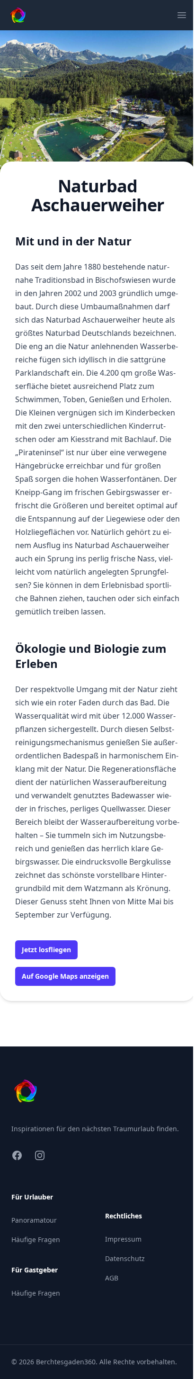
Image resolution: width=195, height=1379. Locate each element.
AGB (111, 1277)
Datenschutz (125, 1258)
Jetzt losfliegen (46, 949)
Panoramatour (34, 1220)
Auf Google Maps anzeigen (65, 976)
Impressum (123, 1239)
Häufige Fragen (35, 1239)
